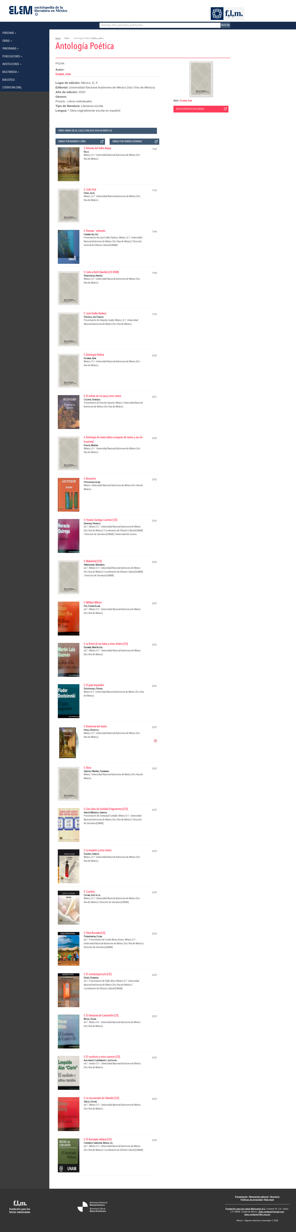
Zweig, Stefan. (90, 1101)
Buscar (225, 25)
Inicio (58, 38)
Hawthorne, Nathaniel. (94, 565)
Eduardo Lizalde (107, 320)
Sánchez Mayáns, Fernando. (96, 771)
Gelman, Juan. (90, 358)
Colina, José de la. (92, 895)
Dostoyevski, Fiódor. (93, 688)
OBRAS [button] (6, 41)
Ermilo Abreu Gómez (114, 939)
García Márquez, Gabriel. (96, 812)
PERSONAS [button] (8, 33)
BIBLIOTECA (8, 80)
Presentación (241, 1197)
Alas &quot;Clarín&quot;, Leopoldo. (100, 1060)
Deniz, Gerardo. (91, 978)
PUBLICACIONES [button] (11, 56)
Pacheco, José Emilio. (94, 317)
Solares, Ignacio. (92, 854)
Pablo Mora (110, 981)
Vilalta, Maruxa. (91, 445)
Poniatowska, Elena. (93, 936)
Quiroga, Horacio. (92, 523)
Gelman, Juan (186, 100)
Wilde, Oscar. (90, 1019)
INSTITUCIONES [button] (11, 64)
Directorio (275, 1197)
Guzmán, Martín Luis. (93, 647)
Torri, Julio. (89, 193)
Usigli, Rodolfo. (91, 730)
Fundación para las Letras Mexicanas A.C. (246, 1209)
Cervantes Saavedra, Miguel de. (98, 1143)
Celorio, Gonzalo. (92, 399)
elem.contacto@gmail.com (271, 1212)
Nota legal (269, 1200)
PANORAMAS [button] (9, 48)
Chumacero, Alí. (91, 234)
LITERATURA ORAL (12, 87)
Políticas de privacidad (252, 1200)
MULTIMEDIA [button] (9, 72)
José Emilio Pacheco (109, 237)
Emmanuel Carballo (109, 816)
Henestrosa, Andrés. (93, 275)
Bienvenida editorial (258, 1197)
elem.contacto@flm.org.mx (257, 1214)
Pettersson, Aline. (92, 482)
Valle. (86, 152)
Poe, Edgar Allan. (92, 606)
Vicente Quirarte (107, 403)
